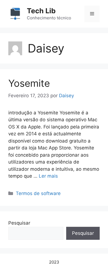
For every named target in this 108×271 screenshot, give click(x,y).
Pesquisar (19, 223)
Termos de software (38, 193)
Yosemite (29, 83)
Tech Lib (41, 11)
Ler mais (48, 176)
